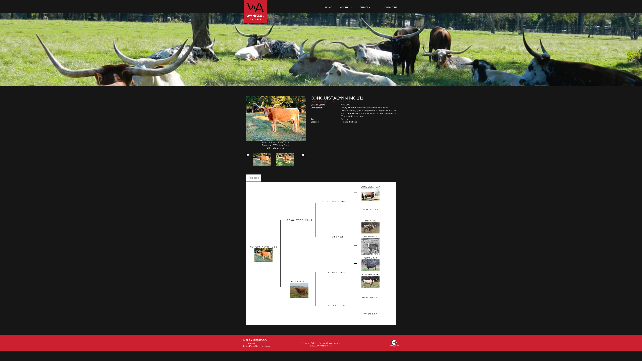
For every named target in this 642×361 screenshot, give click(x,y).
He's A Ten (370, 220)
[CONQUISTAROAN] (370, 194)
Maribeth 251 (336, 236)
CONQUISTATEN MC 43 (323, 101)
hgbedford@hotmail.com (256, 346)
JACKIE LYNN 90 (347, 101)
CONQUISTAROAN (371, 187)
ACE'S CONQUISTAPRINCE (336, 201)
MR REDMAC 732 (370, 297)
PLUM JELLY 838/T (370, 274)
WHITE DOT (370, 314)
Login (337, 343)
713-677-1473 (249, 343)
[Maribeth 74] (370, 246)
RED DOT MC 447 (336, 305)
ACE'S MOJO (371, 258)
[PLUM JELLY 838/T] (370, 281)
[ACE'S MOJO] (370, 265)
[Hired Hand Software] (394, 345)
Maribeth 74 (370, 236)
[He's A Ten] (370, 227)
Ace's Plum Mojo (336, 272)
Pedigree (253, 177)
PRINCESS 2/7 (370, 209)
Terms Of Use (325, 343)
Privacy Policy (309, 343)
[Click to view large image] (276, 118)
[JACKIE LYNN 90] (299, 290)
